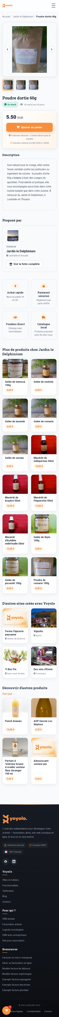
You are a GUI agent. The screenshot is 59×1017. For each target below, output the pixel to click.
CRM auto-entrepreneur (14, 935)
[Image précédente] (7, 49)
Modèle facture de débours (16, 968)
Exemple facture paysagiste (16, 979)
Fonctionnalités (10, 885)
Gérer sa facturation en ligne (17, 963)
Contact (6, 901)
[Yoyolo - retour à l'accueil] (7, 5)
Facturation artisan (12, 924)
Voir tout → (8, 693)
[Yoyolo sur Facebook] (5, 861)
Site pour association (13, 940)
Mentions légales (15, 1011)
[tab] (8, 85)
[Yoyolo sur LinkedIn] (14, 861)
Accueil (6, 16)
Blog (4, 896)
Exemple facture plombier (15, 990)
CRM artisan (8, 918)
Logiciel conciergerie (12, 929)
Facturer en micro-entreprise (17, 957)
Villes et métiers (10, 880)
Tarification (8, 890)
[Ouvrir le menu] (53, 5)
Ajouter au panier (31, 127)
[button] (29, 49)
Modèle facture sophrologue (17, 973)
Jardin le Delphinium (23, 16)
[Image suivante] (51, 49)
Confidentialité (33, 1011)
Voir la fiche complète (27, 264)
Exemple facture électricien (16, 984)
